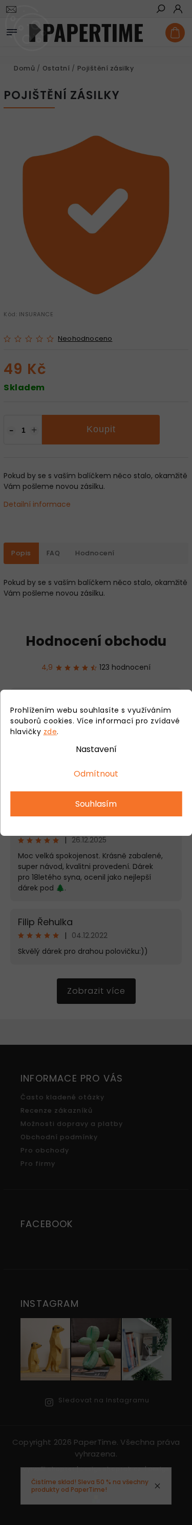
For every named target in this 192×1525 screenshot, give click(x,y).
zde (50, 731)
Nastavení (96, 749)
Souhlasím (96, 804)
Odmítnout (96, 774)
